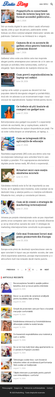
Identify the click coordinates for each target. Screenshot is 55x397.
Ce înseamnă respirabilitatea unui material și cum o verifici (32, 335)
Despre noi (18, 388)
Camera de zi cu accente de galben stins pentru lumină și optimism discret (34, 45)
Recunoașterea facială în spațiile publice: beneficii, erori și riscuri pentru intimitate (31, 284)
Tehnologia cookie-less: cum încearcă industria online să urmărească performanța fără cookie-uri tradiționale (32, 362)
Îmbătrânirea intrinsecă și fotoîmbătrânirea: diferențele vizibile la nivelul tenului (32, 322)
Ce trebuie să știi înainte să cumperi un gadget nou (32, 108)
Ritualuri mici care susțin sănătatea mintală (32, 172)
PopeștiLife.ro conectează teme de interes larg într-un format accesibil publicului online (33, 15)
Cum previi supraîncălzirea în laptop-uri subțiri (34, 76)
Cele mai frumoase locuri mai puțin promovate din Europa (34, 235)
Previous (11, 270)
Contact (50, 388)
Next (47, 270)
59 (41, 270)
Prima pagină (7, 388)
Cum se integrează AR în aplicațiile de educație (31, 140)
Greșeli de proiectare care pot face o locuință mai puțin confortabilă (33, 310)
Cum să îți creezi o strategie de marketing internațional (34, 203)
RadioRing (20, 393)
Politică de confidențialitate (34, 388)
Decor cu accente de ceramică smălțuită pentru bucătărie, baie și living (31, 297)
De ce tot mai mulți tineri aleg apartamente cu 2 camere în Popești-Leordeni (33, 348)
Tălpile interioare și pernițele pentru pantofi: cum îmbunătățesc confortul (32, 374)
